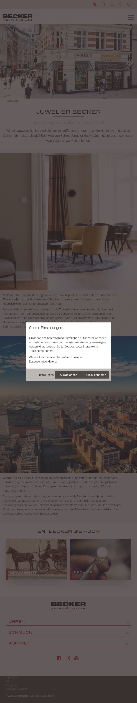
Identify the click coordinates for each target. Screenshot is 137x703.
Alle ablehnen (68, 374)
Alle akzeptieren (96, 374)
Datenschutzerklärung (43, 361)
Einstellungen (45, 374)
